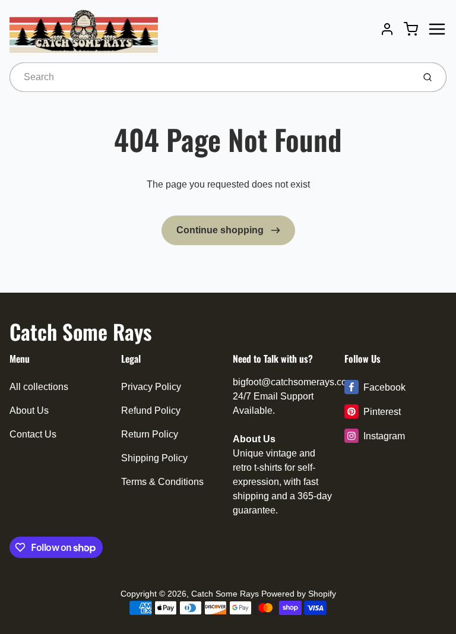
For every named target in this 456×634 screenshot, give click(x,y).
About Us (29, 410)
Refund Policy (150, 410)
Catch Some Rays (80, 331)
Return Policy (149, 434)
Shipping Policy (154, 458)
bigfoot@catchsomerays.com (293, 382)
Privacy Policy (151, 387)
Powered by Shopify (298, 593)
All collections (39, 387)
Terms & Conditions (162, 482)
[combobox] (210, 77)
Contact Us (33, 434)
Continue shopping (221, 230)
